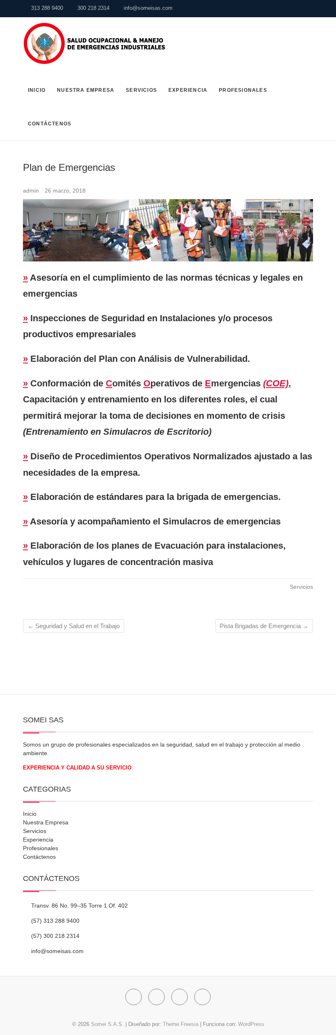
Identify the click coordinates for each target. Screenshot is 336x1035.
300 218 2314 (92, 8)
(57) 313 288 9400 (54, 920)
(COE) (275, 383)
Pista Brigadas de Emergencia (264, 625)
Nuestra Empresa (85, 90)
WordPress (251, 1024)
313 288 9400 (46, 8)
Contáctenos (49, 124)
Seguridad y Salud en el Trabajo (73, 625)
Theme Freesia (180, 1024)
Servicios (141, 90)
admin (32, 190)
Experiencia (187, 90)
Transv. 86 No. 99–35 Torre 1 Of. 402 (79, 905)
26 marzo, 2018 (65, 190)
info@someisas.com (147, 8)
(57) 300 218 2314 (54, 936)
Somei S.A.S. (107, 1024)
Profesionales (243, 90)
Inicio (36, 90)
